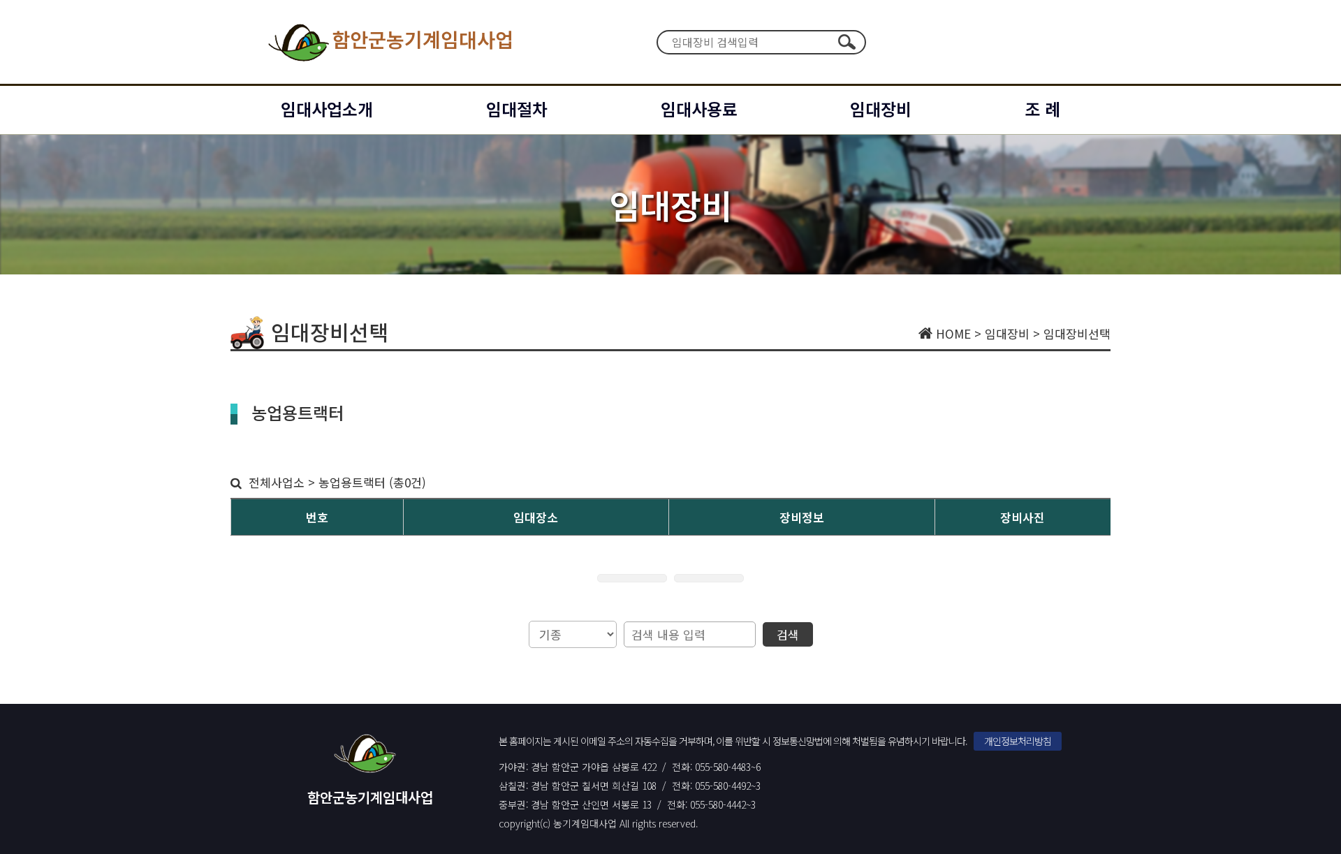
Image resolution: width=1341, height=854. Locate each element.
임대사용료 (699, 108)
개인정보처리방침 (1017, 741)
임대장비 (880, 108)
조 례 (1042, 108)
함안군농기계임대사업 (422, 39)
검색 (846, 42)
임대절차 (517, 108)
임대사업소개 (327, 108)
